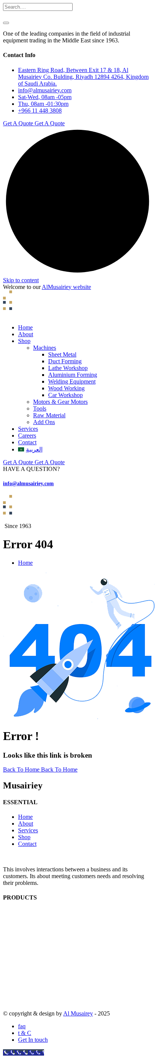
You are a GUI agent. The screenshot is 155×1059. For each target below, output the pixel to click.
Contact (27, 442)
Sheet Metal (62, 354)
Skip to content (21, 280)
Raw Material (49, 415)
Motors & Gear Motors (60, 402)
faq (22, 1026)
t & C (24, 1033)
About (25, 334)
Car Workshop (65, 395)
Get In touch (33, 1039)
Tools (39, 408)
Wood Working (66, 388)
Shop (24, 341)
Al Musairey (78, 1013)
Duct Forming (65, 361)
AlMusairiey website (66, 287)
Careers (27, 435)
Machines (44, 347)
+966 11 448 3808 (40, 110)
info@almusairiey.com (44, 90)
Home (25, 327)
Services (28, 429)
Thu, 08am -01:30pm (43, 104)
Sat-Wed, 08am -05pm (44, 97)
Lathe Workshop (68, 368)
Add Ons (44, 422)
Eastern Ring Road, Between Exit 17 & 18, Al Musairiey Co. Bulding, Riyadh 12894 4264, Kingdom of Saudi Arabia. (83, 77)
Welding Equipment (72, 381)
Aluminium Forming (72, 375)
